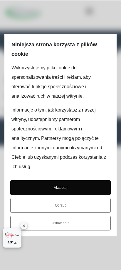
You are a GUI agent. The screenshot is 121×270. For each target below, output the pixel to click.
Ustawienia (61, 223)
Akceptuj (61, 188)
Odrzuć (60, 205)
